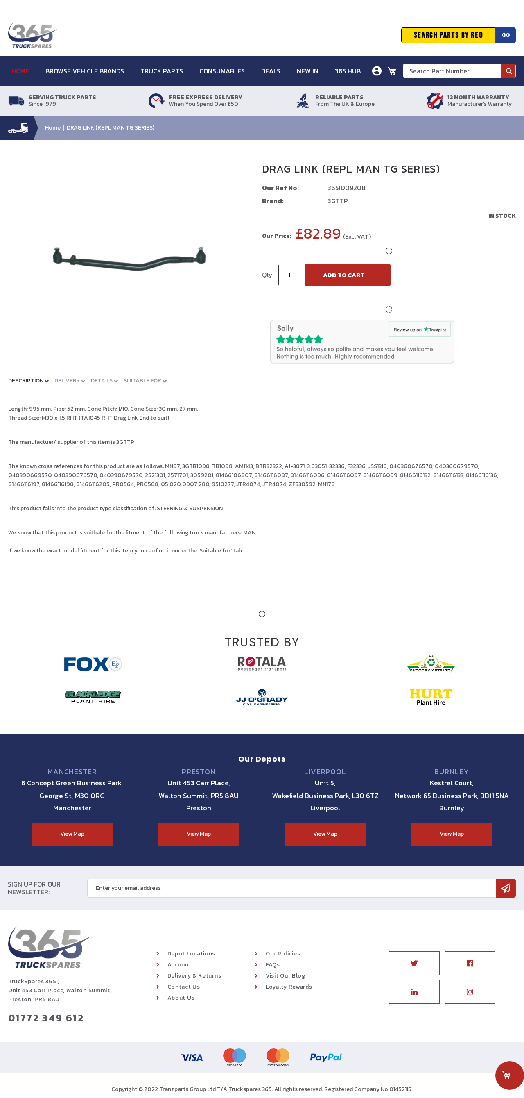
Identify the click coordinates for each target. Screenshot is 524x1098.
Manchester (72, 771)
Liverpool (325, 771)
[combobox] (459, 71)
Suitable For (143, 380)
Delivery (67, 380)
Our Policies (283, 953)
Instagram (470, 992)
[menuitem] (24, 71)
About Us (181, 997)
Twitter (414, 963)
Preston (199, 771)
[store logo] (32, 35)
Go (505, 35)
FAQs (273, 964)
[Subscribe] (506, 888)
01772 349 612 (46, 1018)
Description (26, 380)
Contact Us (183, 986)
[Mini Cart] (392, 71)
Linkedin (414, 992)
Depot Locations (191, 953)
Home (53, 127)
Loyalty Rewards (289, 986)
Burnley (451, 771)
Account (179, 964)
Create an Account (347, 112)
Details (102, 380)
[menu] (190, 71)
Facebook (470, 963)
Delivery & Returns (194, 975)
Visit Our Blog (285, 975)
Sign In (331, 100)
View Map (72, 834)
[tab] (31, 380)
